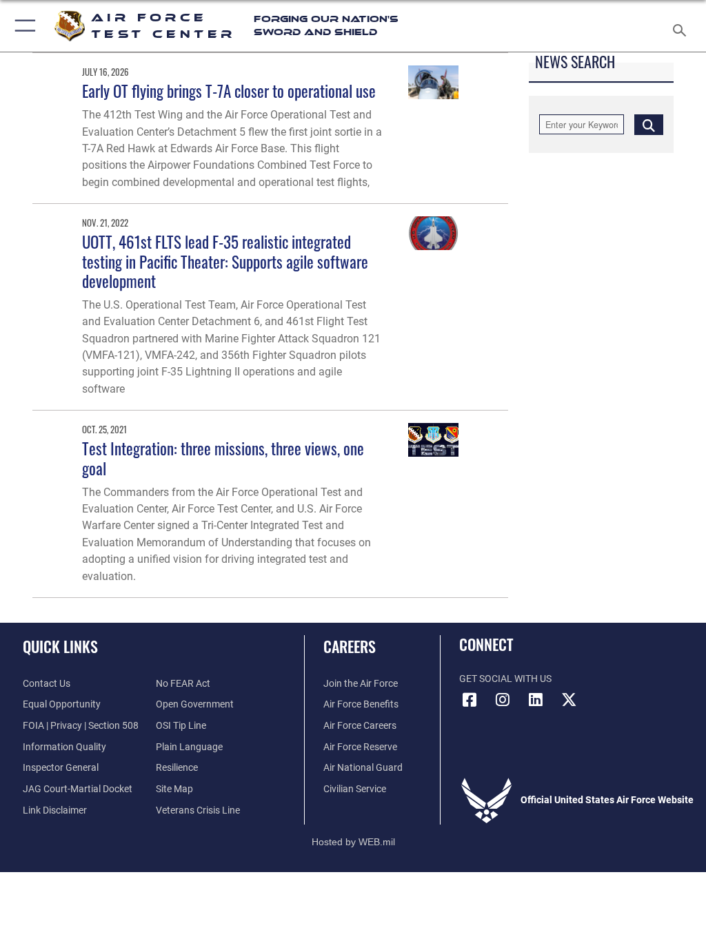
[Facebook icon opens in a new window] (469, 700)
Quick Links (60, 646)
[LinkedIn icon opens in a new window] (535, 700)
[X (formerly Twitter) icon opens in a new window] (568, 700)
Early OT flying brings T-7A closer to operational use (229, 91)
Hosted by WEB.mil (353, 841)
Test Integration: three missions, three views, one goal (223, 457)
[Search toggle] (682, 26)
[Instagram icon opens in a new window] (502, 700)
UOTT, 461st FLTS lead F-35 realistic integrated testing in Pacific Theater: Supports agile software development (225, 260)
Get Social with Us (505, 679)
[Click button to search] (648, 124)
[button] (22, 26)
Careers (349, 646)
